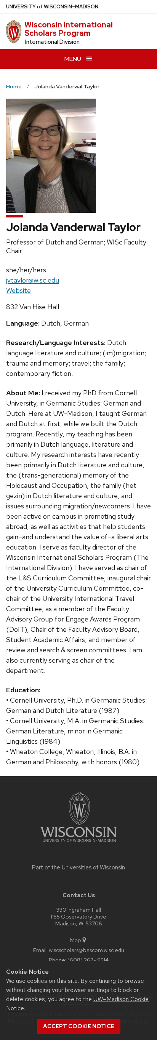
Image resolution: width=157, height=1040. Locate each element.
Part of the (78, 867)
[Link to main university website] (78, 843)
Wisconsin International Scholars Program (68, 29)
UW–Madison (52, 6)
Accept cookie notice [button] (78, 1026)
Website (18, 290)
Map (75, 940)
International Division (52, 42)
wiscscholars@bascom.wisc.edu (86, 950)
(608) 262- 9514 (88, 959)
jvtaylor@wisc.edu (32, 280)
